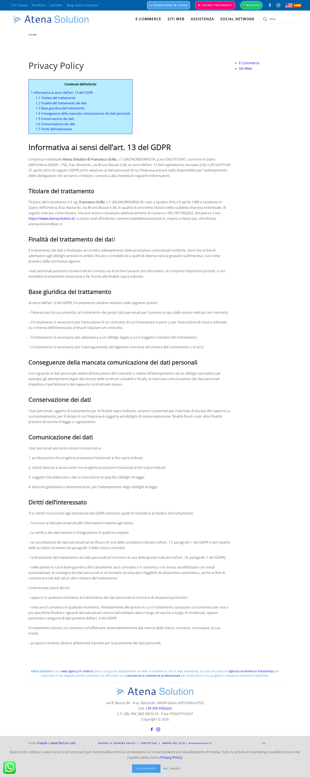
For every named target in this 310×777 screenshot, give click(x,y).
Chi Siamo (20, 5)
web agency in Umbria (77, 671)
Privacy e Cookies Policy (117, 743)
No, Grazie (171, 768)
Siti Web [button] (176, 19)
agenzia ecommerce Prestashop (251, 671)
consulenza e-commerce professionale (153, 676)
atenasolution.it (200, 743)
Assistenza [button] (202, 19)
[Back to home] (50, 19)
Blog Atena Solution (82, 5)
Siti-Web (245, 68)
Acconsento (146, 768)
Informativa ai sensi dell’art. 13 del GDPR (62, 92)
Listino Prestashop (216, 5)
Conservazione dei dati (55, 119)
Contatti (56, 5)
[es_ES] (297, 5)
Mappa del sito (174, 743)
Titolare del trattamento (55, 98)
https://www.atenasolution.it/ (51, 218)
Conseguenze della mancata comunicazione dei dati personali (83, 113)
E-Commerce (249, 63)
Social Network (237, 19)
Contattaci (149, 743)
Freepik (42, 743)
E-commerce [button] (148, 19)
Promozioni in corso (170, 5)
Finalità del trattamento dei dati (61, 103)
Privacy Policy (171, 757)
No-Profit (252, 5)
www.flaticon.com (63, 743)
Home (32, 34)
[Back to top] (264, 743)
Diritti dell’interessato (54, 129)
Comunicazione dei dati (55, 124)
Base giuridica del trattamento (60, 108)
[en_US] (289, 5)
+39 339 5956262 (159, 708)
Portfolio (39, 5)
